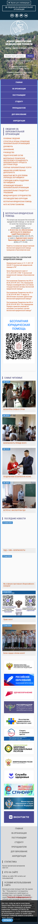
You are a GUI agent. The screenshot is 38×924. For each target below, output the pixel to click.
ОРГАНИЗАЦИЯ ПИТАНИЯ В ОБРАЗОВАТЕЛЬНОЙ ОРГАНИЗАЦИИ (16, 187)
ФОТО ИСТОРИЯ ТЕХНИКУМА (13, 205)
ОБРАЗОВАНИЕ (8, 149)
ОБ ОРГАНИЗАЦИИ (19, 89)
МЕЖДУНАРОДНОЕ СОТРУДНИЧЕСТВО (17, 196)
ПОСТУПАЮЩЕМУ (19, 95)
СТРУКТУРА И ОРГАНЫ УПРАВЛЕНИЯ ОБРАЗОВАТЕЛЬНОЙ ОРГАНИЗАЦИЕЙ (16, 142)
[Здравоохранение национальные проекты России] (19, 694)
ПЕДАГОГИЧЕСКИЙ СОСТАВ (13, 155)
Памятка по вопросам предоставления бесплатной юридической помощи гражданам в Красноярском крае (20, 248)
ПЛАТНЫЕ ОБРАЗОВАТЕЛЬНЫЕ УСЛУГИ (17, 167)
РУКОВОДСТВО (8, 152)
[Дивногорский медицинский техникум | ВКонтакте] (19, 817)
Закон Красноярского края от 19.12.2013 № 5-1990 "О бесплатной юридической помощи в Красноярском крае (20, 274)
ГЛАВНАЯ (19, 82)
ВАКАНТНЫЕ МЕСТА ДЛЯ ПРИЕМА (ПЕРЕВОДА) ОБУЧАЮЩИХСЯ (15, 176)
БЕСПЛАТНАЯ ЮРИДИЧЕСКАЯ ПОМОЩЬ (17, 202)
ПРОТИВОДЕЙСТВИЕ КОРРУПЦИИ (15, 199)
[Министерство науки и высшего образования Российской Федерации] (19, 803)
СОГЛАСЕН (7, 920)
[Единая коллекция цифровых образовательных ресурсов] (19, 748)
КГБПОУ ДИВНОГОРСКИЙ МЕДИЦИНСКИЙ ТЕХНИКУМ (19, 42)
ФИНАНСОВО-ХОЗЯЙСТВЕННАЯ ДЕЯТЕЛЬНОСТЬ (14, 171)
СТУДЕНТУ (19, 102)
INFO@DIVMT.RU (24, 69)
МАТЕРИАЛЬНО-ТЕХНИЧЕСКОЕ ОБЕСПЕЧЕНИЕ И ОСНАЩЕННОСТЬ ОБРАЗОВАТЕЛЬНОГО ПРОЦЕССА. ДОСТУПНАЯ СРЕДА (15, 161)
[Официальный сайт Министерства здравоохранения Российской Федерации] (19, 666)
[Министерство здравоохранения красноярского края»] (19, 721)
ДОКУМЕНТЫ (8, 146)
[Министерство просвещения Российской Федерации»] (19, 762)
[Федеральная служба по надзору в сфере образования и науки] (19, 707)
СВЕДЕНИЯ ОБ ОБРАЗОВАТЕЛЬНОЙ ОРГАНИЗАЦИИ (20, 8)
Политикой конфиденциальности (19, 897)
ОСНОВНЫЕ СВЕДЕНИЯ (11, 138)
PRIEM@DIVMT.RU (19, 74)
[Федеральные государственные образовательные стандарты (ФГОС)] (19, 790)
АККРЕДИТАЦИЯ (19, 121)
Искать (30, 56)
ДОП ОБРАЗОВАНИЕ (19, 114)
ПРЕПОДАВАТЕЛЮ (19, 108)
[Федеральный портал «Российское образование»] (19, 680)
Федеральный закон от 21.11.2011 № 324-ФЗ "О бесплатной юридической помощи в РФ (20, 265)
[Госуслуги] (19, 735)
